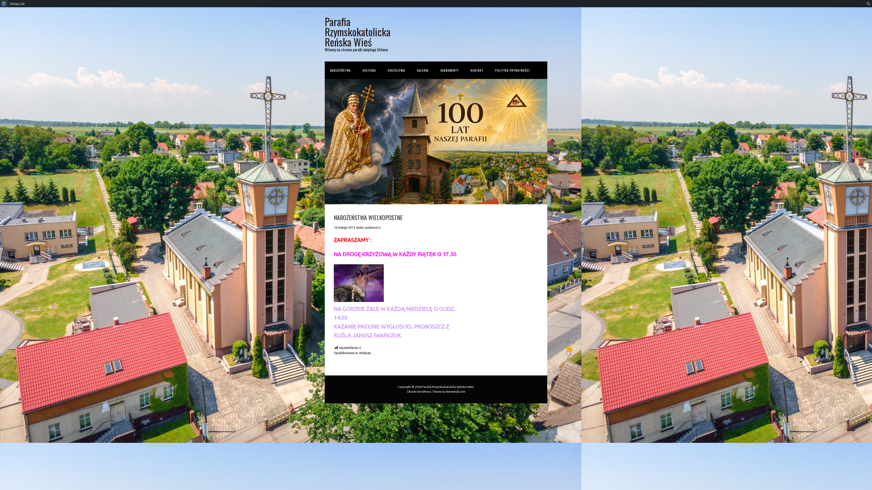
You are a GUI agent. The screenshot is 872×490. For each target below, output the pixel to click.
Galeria (423, 70)
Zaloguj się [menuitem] (17, 3)
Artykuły (365, 353)
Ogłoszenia (396, 70)
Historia (369, 70)
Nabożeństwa (340, 70)
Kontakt (477, 70)
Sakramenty (449, 70)
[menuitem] (4, 3)
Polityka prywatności (512, 70)
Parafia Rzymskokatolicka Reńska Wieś (357, 31)
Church (411, 391)
